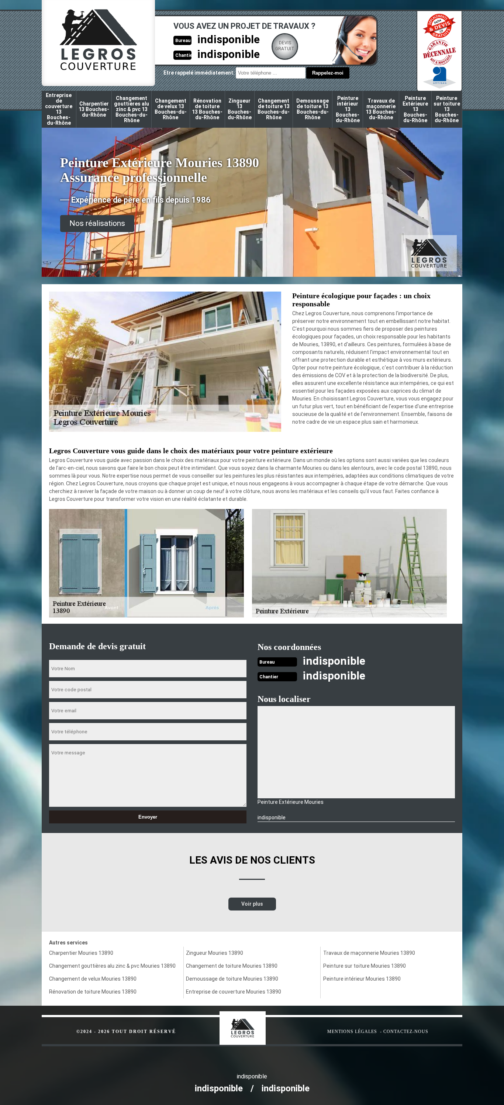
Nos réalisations (97, 223)
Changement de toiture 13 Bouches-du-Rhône (274, 109)
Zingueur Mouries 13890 (214, 953)
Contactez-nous (405, 1031)
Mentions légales (352, 1031)
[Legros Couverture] (258, 1024)
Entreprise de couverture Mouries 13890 (233, 992)
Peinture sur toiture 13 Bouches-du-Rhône (447, 109)
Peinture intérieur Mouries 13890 (362, 979)
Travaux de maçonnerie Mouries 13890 (369, 953)
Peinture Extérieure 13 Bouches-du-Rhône (415, 109)
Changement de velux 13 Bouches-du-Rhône (171, 109)
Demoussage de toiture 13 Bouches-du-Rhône (312, 109)
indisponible (228, 39)
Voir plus (252, 904)
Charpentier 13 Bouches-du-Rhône (94, 109)
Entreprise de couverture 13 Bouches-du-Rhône (58, 109)
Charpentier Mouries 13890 (81, 953)
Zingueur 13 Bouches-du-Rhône (240, 109)
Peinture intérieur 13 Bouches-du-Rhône (348, 109)
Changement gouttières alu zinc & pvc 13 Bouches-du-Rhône (131, 109)
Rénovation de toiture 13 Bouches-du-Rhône (207, 109)
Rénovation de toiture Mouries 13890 (93, 992)
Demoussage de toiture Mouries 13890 (232, 979)
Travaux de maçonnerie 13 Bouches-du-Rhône (381, 109)
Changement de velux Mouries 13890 (93, 979)
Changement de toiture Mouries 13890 (231, 966)
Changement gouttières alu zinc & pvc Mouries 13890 (112, 966)
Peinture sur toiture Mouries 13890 (364, 966)
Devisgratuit (284, 45)
